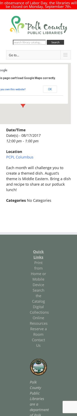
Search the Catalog (38, 296)
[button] (23, 104)
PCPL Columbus (19, 157)
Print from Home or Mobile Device (38, 273)
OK (50, 89)
